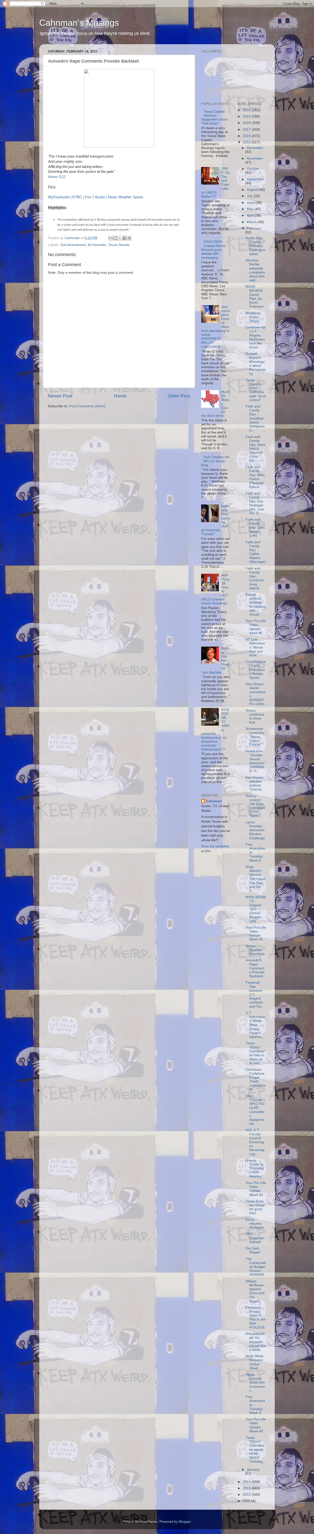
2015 (247, 142)
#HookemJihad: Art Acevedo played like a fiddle (256, 1342)
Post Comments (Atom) (87, 406)
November (255, 158)
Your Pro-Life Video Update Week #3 (256, 1425)
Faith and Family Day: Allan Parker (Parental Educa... (255, 477)
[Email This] (110, 238)
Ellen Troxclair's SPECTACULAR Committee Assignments (255, 1110)
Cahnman (214, 801)
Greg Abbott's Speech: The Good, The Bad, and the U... (256, 879)
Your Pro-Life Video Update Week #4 (256, 1189)
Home (120, 395)
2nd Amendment (73, 245)
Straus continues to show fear (255, 716)
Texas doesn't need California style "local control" (256, 390)
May (250, 209)
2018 (247, 123)
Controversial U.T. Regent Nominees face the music (255, 337)
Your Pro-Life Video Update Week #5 (256, 933)
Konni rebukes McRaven (255, 1223)
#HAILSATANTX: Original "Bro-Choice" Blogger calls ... (256, 909)
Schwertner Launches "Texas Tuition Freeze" (255, 737)
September (255, 179)
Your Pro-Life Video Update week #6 (256, 627)
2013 (247, 1488)
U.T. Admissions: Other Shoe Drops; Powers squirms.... (255, 1025)
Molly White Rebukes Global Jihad (254, 1362)
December (255, 148)
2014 (247, 1482)
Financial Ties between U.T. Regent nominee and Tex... (255, 994)
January (253, 1469)
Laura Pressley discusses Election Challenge (255, 830)
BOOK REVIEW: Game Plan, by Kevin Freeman (254, 296)
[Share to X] (120, 238)
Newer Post (60, 395)
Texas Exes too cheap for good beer (255, 1207)
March (252, 222)
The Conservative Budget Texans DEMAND (256, 1267)
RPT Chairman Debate (255, 1238)
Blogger (185, 1521)
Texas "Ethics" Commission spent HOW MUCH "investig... (255, 1449)
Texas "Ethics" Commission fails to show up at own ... (255, 1053)
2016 (247, 136)
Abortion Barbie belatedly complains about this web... (255, 270)
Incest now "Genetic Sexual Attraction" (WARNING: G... (255, 761)
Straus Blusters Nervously (255, 950)
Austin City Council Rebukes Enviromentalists (256, 246)
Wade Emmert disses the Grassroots (255, 1382)
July (250, 196)
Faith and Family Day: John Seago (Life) (255, 527)
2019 (247, 116)
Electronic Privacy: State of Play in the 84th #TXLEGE (255, 1317)
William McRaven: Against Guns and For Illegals (255, 1291)
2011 (247, 1501)
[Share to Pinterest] (129, 238)
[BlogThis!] (115, 238)
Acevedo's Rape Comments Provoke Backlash (255, 968)
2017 (247, 129)
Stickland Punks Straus (253, 317)
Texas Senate (119, 245)
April (251, 215)
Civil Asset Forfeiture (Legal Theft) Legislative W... (256, 1079)
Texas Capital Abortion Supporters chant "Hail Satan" (214, 117)
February (254, 228)
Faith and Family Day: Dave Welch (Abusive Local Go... (255, 448)
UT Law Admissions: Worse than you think (255, 647)
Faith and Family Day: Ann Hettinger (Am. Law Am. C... (255, 503)
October (253, 169)
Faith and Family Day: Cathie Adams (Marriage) (256, 552)
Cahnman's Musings (79, 23)
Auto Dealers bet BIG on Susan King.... (215, 461)
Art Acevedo (97, 245)
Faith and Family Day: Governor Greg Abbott (255, 578)
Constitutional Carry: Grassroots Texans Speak (256, 669)
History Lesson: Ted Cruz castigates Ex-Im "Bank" (255, 806)
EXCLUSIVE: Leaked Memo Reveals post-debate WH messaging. (213, 249)
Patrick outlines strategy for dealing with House (256, 604)
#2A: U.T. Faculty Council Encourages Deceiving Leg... (255, 1142)
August (253, 189)
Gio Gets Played (253, 1250)
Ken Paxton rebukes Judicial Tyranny (254, 783)
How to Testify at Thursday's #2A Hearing (255, 1168)
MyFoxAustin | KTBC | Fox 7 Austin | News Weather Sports (95, 197)
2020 (247, 110)
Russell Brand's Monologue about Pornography (256, 364)
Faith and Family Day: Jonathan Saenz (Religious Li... (255, 418)
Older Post (179, 395)
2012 (247, 1494)
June (251, 202)
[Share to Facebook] (124, 238)
